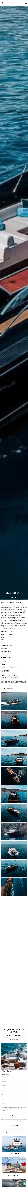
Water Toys (14, 1154)
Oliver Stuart (7, 1071)
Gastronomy (14, 1175)
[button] (26, 3)
